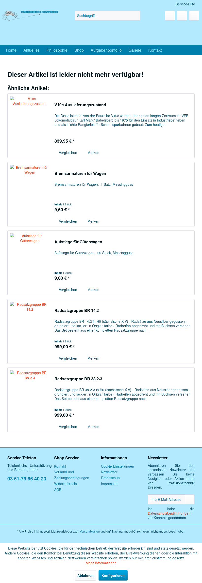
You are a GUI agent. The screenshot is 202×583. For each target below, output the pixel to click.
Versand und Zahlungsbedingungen (71, 474)
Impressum (109, 483)
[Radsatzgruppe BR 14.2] (30, 331)
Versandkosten (90, 531)
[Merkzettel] (170, 15)
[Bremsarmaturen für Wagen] (30, 194)
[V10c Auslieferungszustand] (30, 125)
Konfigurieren (113, 575)
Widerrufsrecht (65, 483)
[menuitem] (107, 15)
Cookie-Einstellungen (117, 466)
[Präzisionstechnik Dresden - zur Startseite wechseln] (30, 27)
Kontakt (60, 466)
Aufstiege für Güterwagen (78, 242)
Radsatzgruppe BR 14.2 (76, 310)
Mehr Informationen (101, 562)
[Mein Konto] (182, 15)
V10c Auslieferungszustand (80, 104)
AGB (57, 489)
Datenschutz (110, 477)
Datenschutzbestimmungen (169, 513)
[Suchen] (135, 15)
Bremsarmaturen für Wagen (80, 173)
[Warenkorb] (194, 15)
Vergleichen (67, 152)
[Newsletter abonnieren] (189, 499)
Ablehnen (85, 575)
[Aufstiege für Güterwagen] (30, 262)
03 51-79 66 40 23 (26, 478)
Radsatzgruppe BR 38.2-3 (78, 379)
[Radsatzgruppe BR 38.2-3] (30, 400)
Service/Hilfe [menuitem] (185, 3)
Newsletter (109, 471)
